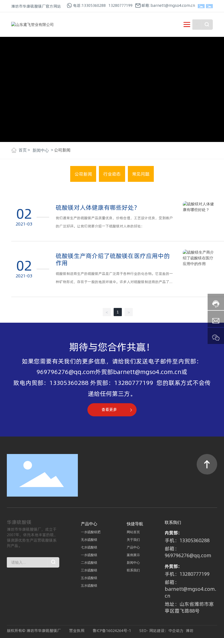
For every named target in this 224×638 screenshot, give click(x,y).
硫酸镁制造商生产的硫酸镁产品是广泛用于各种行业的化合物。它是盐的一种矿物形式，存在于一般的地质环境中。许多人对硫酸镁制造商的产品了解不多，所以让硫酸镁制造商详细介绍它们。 (114, 281)
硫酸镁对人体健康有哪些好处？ (98, 207)
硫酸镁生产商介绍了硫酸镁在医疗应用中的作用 (113, 259)
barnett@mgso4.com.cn (147, 372)
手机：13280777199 (187, 574)
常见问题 (140, 174)
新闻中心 (41, 150)
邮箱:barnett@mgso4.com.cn (168, 5)
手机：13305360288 (187, 540)
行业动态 (112, 174)
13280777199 (120, 5)
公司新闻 (83, 174)
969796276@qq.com (66, 372)
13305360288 (69, 383)
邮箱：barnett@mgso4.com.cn (190, 589)
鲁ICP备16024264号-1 (112, 630)
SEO (142, 630)
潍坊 (189, 630)
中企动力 (176, 630)
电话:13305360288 (89, 5)
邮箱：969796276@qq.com (188, 552)
